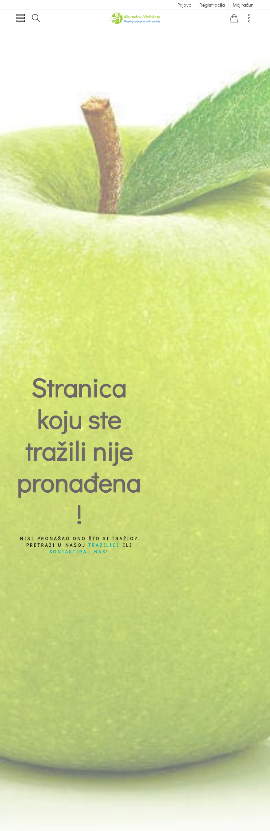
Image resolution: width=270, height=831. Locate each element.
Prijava (184, 4)
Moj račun (243, 4)
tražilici (104, 545)
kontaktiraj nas (78, 551)
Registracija (212, 4)
